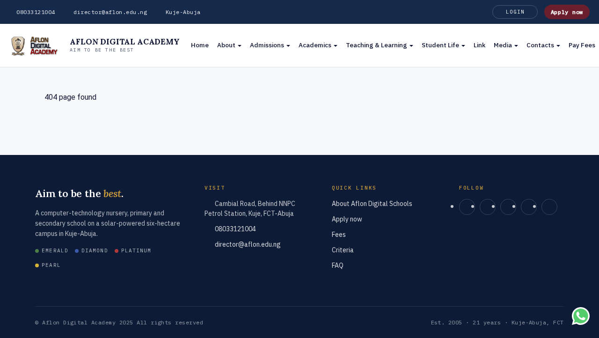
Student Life (441, 45)
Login (515, 11)
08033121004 (35, 11)
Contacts (540, 45)
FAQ (337, 265)
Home (200, 45)
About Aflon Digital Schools (372, 203)
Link (479, 45)
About (227, 45)
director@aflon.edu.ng (110, 11)
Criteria (343, 250)
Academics (316, 45)
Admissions (267, 45)
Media (503, 45)
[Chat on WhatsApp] (581, 318)
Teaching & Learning (377, 45)
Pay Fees (582, 45)
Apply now (567, 11)
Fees (339, 234)
